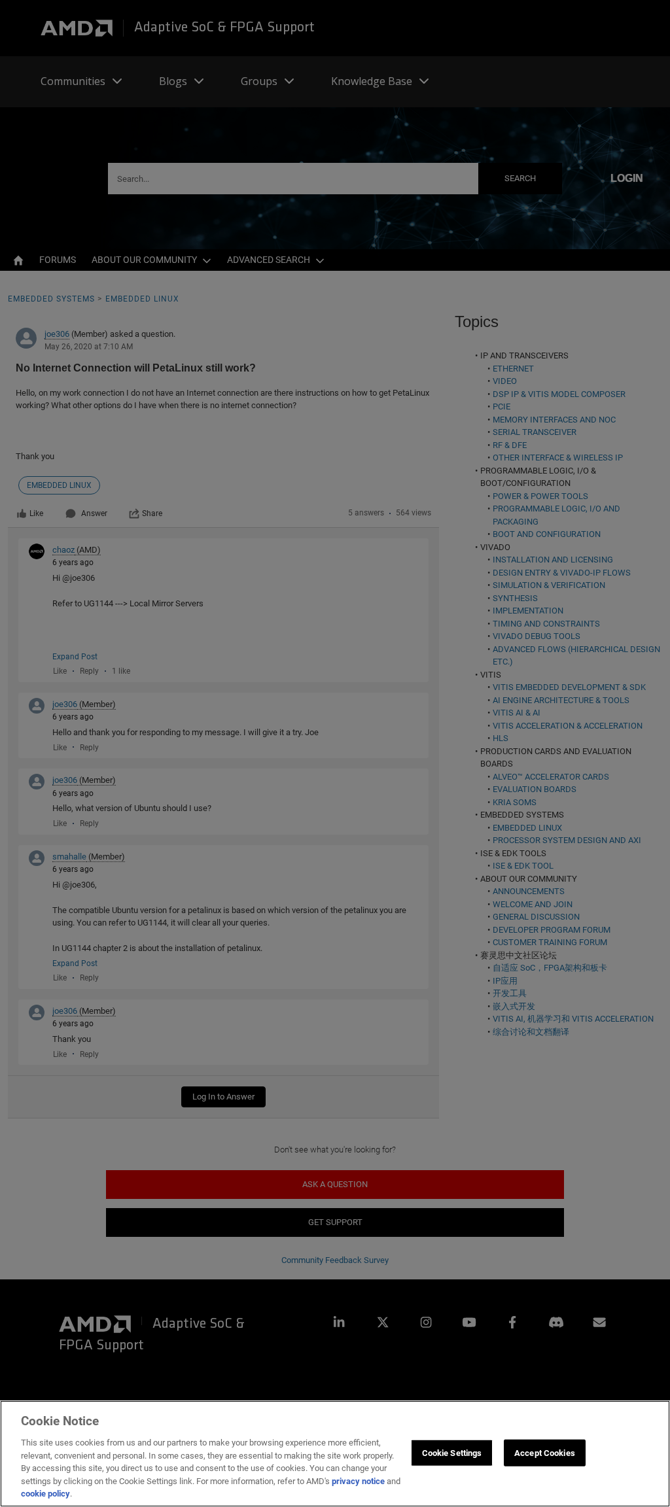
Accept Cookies (544, 1452)
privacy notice (358, 1481)
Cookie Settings (452, 1452)
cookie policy (45, 1493)
